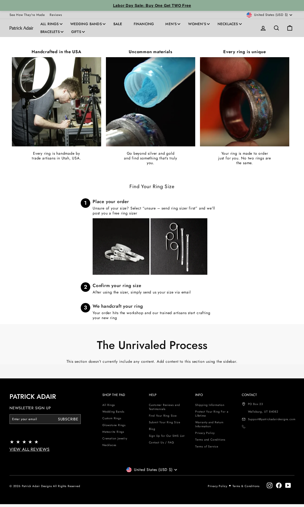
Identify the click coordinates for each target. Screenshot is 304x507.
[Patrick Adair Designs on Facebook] (279, 485)
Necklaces (228, 24)
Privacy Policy (205, 433)
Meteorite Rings (113, 432)
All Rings (49, 24)
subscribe (68, 419)
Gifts (76, 31)
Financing (144, 24)
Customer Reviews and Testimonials (164, 407)
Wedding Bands (86, 24)
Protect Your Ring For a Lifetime (211, 413)
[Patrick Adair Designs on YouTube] (288, 485)
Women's (197, 24)
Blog (152, 429)
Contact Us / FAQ (161, 442)
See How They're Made (27, 14)
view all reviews (30, 449)
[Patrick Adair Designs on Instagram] (269, 485)
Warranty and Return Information (209, 424)
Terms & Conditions (246, 486)
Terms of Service (206, 446)
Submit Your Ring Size (164, 422)
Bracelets (50, 31)
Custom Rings (111, 418)
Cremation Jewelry (114, 438)
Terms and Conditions (210, 439)
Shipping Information (209, 405)
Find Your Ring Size (163, 416)
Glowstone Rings (114, 425)
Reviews (56, 14)
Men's (171, 24)
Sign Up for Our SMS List (167, 436)
